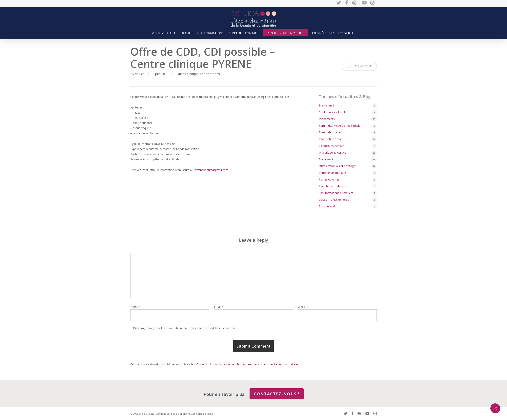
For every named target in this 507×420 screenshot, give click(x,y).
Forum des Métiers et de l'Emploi (340, 125)
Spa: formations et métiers (336, 193)
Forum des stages (330, 132)
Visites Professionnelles (334, 199)
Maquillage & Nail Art (332, 152)
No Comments (363, 66)
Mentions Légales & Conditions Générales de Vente (184, 413)
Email (218, 307)
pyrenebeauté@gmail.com (211, 170)
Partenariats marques (333, 173)
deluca (139, 74)
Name (135, 307)
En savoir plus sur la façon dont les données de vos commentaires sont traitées (247, 364)
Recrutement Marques (333, 186)
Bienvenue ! (326, 105)
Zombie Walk (327, 206)
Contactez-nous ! (276, 393)
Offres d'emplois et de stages (198, 74)
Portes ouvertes (329, 179)
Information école (330, 139)
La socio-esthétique (331, 146)
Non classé (326, 159)
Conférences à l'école (332, 112)
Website (303, 307)
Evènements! (327, 119)
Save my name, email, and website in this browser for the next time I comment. (185, 328)
